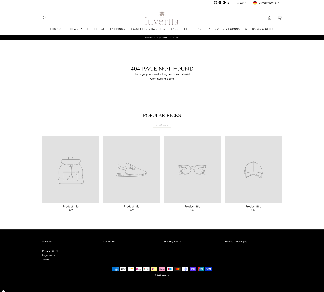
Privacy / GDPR (50, 250)
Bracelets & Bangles (147, 28)
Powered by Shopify (162, 279)
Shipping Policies (172, 241)
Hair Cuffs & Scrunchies (227, 28)
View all (162, 124)
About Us (47, 241)
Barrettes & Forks (185, 28)
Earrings (117, 28)
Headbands (79, 28)
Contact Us (109, 241)
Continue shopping (162, 78)
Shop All (57, 28)
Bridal (99, 28)
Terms (45, 259)
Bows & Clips (263, 28)
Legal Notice (49, 255)
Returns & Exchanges (236, 241)
